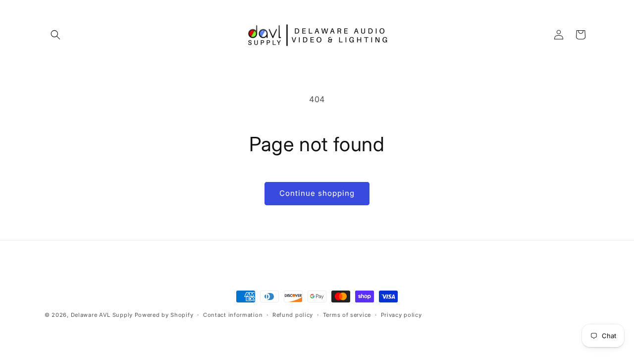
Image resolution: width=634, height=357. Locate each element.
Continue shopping (317, 193)
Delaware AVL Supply (102, 314)
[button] (55, 35)
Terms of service (347, 314)
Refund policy (292, 314)
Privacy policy (401, 314)
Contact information (233, 314)
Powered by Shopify (164, 314)
